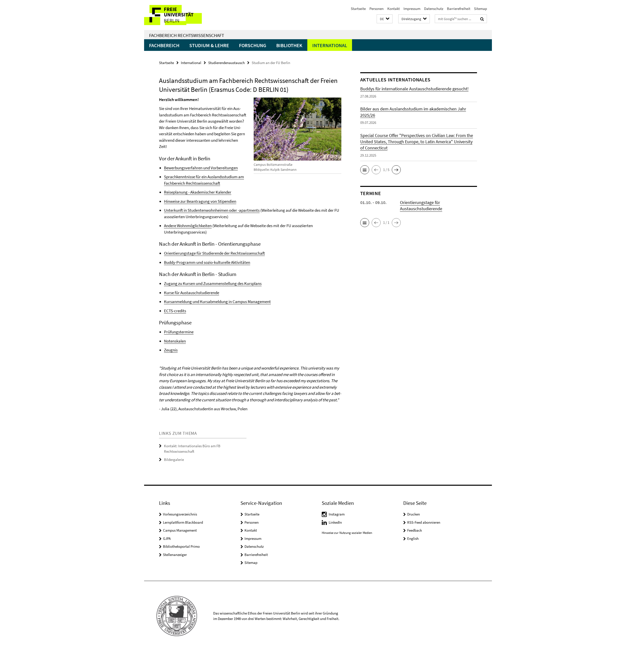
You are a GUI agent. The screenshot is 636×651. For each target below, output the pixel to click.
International (329, 45)
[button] (385, 19)
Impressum (411, 8)
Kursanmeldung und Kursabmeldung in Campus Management (217, 301)
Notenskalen (175, 341)
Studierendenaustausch (226, 62)
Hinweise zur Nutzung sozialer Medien (347, 533)
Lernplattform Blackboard (183, 522)
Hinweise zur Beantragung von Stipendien (200, 201)
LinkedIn (335, 522)
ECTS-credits (175, 310)
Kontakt (393, 8)
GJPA (167, 538)
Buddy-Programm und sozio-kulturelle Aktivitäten (207, 262)
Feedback (414, 530)
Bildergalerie (174, 459)
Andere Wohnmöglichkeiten (188, 225)
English (413, 538)
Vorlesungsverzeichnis (180, 514)
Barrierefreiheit (458, 8)
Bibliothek (289, 45)
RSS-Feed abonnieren (423, 522)
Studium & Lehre (209, 45)
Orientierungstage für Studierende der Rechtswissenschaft (214, 253)
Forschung (252, 45)
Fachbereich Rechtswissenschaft (186, 35)
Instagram (337, 514)
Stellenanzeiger (175, 554)
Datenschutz (433, 8)
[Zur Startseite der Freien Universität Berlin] (185, 15)
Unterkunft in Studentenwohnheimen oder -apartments (212, 210)
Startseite (358, 8)
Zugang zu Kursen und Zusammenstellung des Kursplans (213, 283)
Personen (376, 8)
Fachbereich (164, 45)
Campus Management (180, 530)
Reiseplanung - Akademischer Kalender (197, 192)
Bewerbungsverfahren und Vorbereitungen (201, 168)
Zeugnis (171, 350)
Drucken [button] (413, 514)
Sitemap (480, 8)
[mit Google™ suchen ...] (482, 19)
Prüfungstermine (179, 332)
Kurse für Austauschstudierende (191, 292)
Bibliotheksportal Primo (181, 546)
